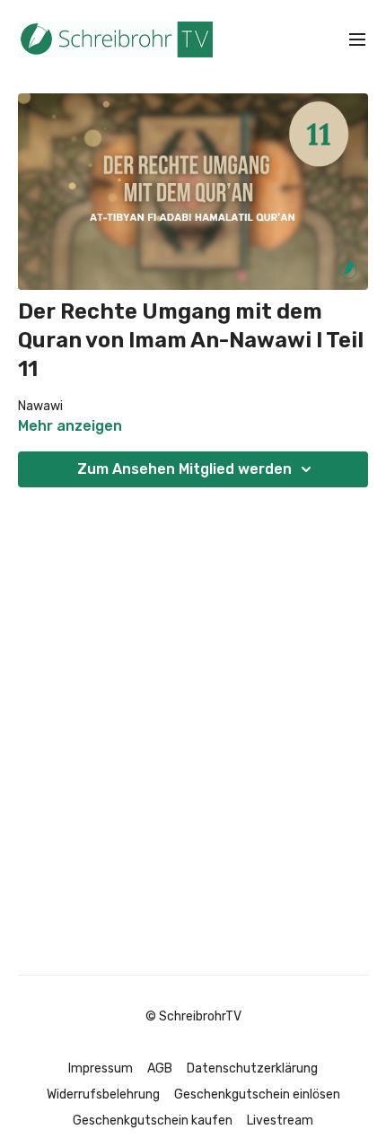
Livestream (280, 1120)
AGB (159, 1068)
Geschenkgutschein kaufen (152, 1120)
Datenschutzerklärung (252, 1068)
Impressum (100, 1068)
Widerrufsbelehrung (103, 1094)
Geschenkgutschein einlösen (257, 1094)
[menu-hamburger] (357, 40)
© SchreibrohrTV (193, 1017)
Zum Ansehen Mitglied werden (184, 468)
